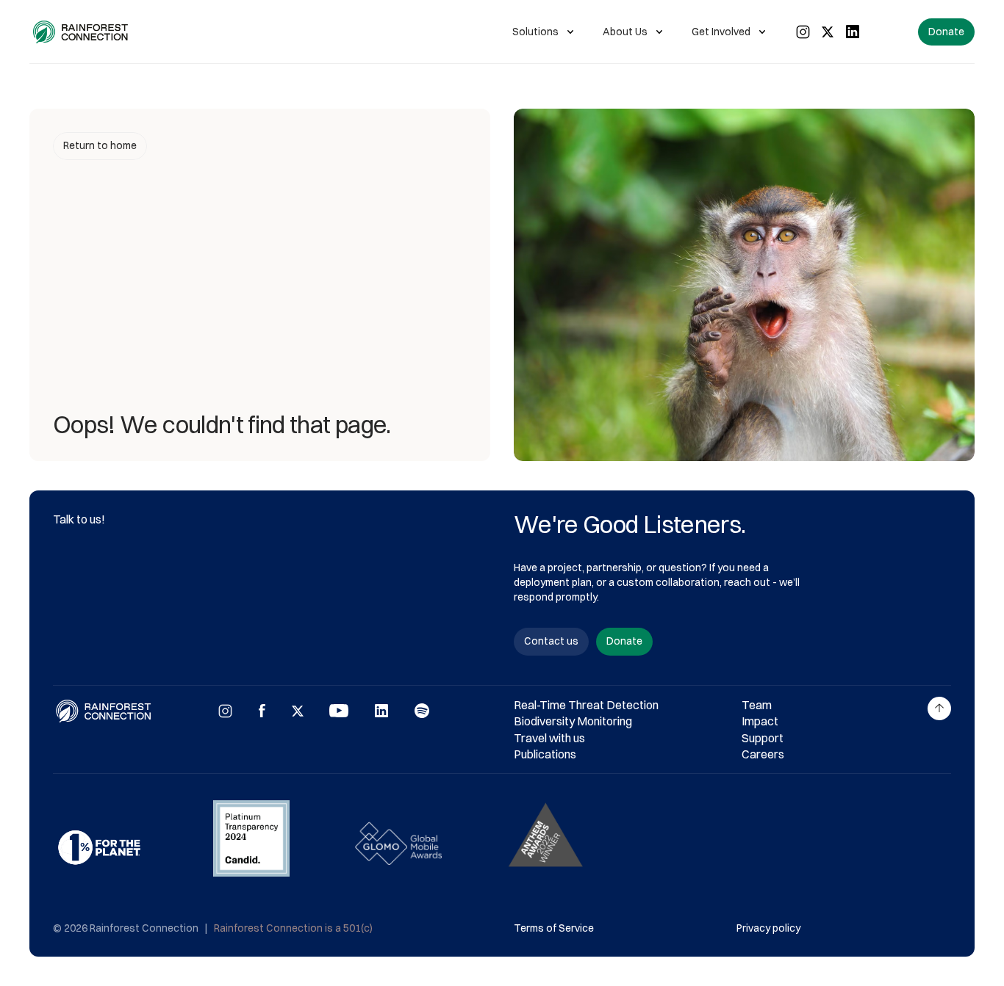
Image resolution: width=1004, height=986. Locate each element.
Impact (760, 721)
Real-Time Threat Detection (586, 704)
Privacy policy (768, 928)
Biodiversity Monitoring (573, 721)
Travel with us (549, 738)
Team (757, 704)
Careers (763, 754)
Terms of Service (554, 928)
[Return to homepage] (81, 32)
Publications (545, 754)
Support (763, 738)
